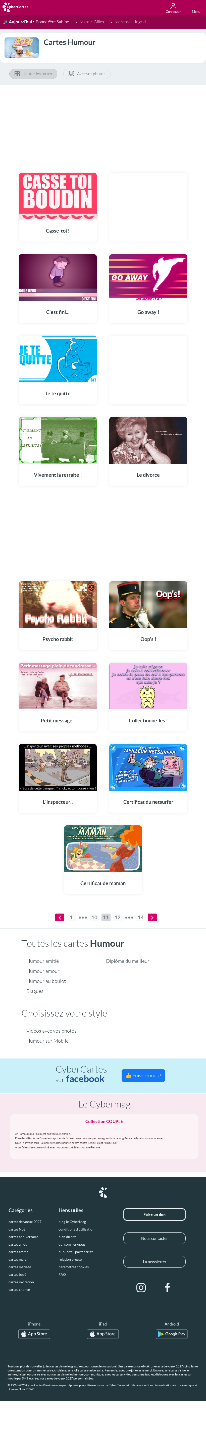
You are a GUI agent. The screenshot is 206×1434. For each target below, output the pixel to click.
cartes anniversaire (23, 1237)
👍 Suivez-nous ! (143, 1075)
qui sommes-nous (72, 1244)
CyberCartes (81, 1074)
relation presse (70, 1259)
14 (141, 917)
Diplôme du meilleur (127, 961)
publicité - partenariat (76, 1252)
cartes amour (19, 1244)
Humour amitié (42, 961)
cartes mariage (20, 1267)
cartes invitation (21, 1282)
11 (106, 917)
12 (118, 917)
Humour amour (43, 971)
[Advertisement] (103, 126)
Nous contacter (154, 1238)
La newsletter (154, 1261)
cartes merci (18, 1259)
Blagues (34, 991)
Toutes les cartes (37, 74)
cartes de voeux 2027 (25, 1222)
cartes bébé (17, 1274)
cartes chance (19, 1290)
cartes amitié (18, 1252)
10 (94, 917)
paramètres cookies (74, 1267)
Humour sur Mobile (47, 1041)
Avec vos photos (91, 74)
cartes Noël (17, 1229)
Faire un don (154, 1214)
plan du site (67, 1237)
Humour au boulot (46, 981)
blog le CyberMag (72, 1222)
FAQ (62, 1274)
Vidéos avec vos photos (51, 1031)
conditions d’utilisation (76, 1229)
